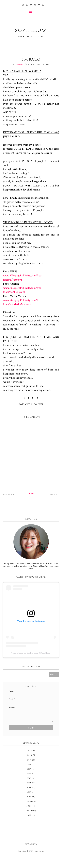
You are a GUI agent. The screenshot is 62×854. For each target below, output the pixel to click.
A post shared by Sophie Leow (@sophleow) (31, 653)
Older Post (53, 495)
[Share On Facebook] (28, 398)
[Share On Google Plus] (33, 398)
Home (31, 494)
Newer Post (9, 495)
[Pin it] (37, 398)
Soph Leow (39, 851)
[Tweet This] (24, 398)
